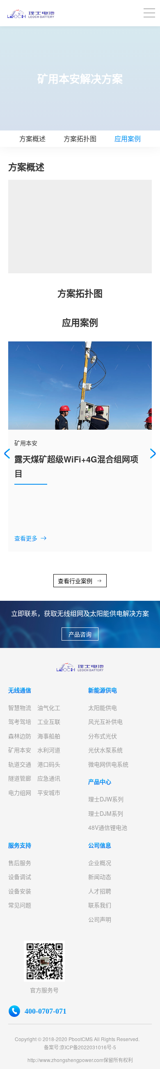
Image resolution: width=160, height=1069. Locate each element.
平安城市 (48, 792)
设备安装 (19, 891)
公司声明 (99, 919)
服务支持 (19, 845)
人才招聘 (99, 891)
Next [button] (153, 454)
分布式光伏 (102, 736)
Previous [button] (7, 454)
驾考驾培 (19, 721)
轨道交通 (19, 764)
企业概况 (99, 862)
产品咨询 (80, 634)
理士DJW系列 (105, 799)
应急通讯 (48, 778)
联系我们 (99, 905)
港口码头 (48, 764)
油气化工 (48, 707)
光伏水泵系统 (105, 750)
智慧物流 (19, 707)
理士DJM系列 (105, 813)
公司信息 (99, 845)
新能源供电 (102, 690)
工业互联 (48, 721)
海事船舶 (48, 736)
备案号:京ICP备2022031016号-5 (80, 1047)
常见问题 (19, 905)
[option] (80, 446)
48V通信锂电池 (107, 827)
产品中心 (99, 781)
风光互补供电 (105, 721)
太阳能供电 (102, 707)
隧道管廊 (19, 778)
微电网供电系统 (108, 764)
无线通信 (19, 690)
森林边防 (19, 736)
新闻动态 (99, 876)
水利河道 (48, 750)
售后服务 (19, 862)
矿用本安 (19, 750)
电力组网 (19, 792)
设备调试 (19, 876)
